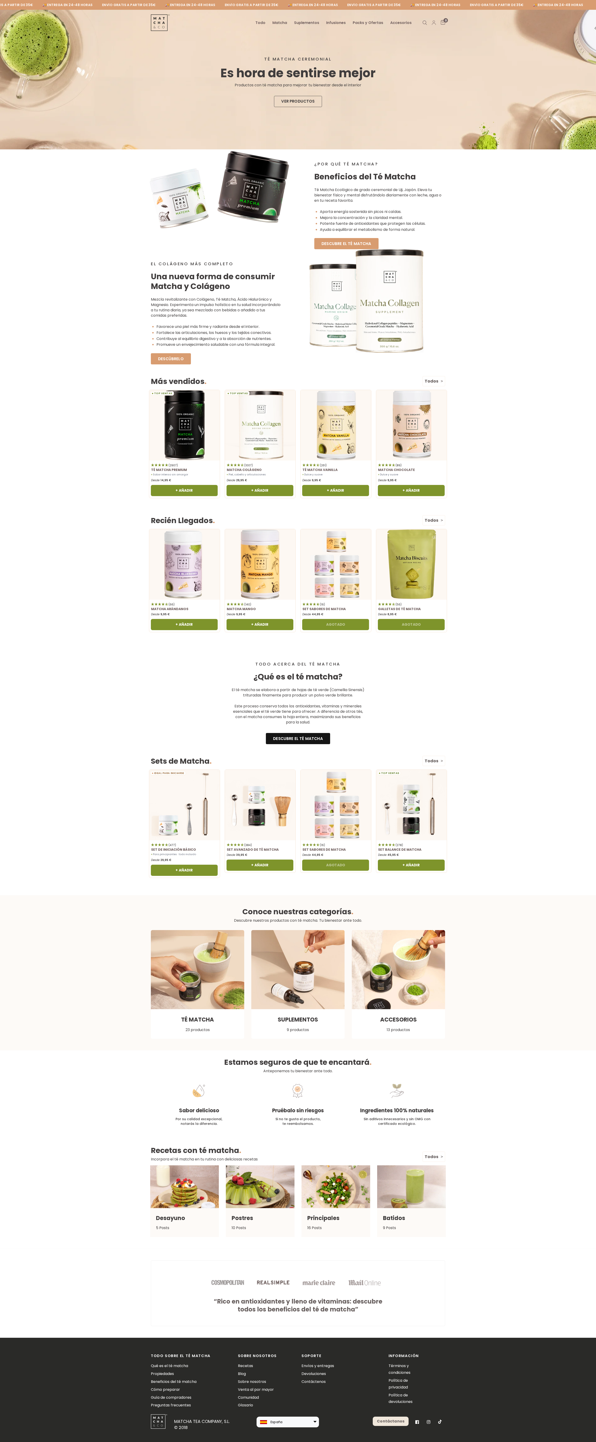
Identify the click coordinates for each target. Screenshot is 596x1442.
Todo (260, 22)
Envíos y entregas (317, 1365)
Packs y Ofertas (368, 22)
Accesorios (401, 22)
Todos (431, 381)
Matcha (279, 22)
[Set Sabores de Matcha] (336, 564)
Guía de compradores (171, 1397)
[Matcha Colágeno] (260, 425)
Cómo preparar (165, 1389)
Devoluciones (313, 1373)
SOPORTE (311, 1356)
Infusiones (336, 22)
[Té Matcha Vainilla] (336, 425)
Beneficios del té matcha (173, 1381)
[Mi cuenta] (433, 23)
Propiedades (162, 1373)
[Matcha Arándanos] (184, 564)
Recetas (245, 1365)
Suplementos (306, 22)
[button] (298, 101)
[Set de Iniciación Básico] (184, 805)
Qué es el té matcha (169, 1365)
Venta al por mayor (256, 1389)
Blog (242, 1373)
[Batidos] (411, 1186)
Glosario (245, 1405)
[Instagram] (428, 1422)
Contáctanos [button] (390, 1421)
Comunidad (248, 1397)
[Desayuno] (184, 1186)
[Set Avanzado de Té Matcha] (260, 805)
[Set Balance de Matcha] (411, 805)
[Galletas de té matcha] (411, 564)
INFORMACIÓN (404, 1356)
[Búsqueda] (424, 23)
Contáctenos (313, 1381)
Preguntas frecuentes (171, 1405)
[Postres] (260, 1186)
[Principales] (335, 1186)
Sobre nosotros (252, 1381)
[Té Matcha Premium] (184, 425)
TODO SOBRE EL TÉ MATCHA (180, 1356)
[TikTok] (440, 1422)
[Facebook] (417, 1422)
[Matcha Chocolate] (411, 425)
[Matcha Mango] (260, 564)
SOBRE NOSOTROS (257, 1356)
